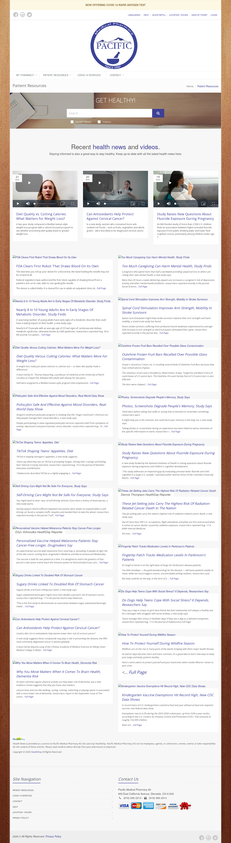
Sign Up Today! (199, 14)
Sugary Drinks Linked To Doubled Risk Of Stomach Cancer (60, 584)
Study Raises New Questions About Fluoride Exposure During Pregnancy (185, 216)
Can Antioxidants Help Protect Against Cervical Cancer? (110, 216)
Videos (107, 122)
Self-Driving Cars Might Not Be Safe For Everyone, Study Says (62, 495)
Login (214, 14)
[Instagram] (208, 837)
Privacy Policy (21, 817)
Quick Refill (159, 14)
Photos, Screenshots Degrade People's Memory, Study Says (167, 406)
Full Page (101, 288)
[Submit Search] (158, 113)
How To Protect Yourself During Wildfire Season (158, 643)
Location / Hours (178, 14)
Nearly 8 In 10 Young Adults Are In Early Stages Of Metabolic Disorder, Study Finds (54, 312)
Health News (83, 122)
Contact (115, 75)
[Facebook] (201, 837)
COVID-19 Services (89, 75)
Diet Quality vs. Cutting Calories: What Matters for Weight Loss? (41, 216)
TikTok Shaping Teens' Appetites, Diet (44, 451)
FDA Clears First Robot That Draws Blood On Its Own (57, 266)
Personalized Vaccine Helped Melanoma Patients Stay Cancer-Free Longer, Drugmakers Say (57, 543)
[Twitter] (215, 837)
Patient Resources (55, 75)
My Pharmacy (25, 75)
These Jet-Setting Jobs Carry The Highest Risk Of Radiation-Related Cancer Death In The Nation (166, 505)
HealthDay (36, 751)
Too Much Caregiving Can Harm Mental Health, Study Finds (166, 266)
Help (146, 14)
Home (190, 86)
